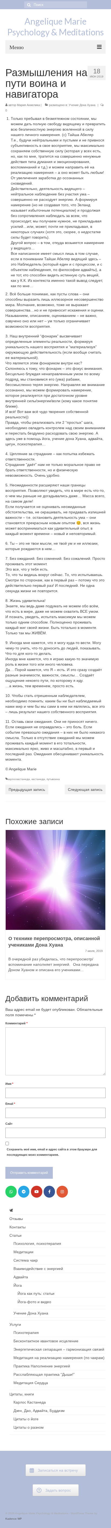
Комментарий (16, 1023)
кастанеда (38, 779)
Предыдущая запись (27, 789)
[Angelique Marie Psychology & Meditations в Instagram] (62, 1192)
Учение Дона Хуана (82, 105)
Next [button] (101, 907)
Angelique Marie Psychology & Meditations (55, 26)
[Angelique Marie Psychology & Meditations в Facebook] (49, 1192)
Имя (9, 1083)
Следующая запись (85, 789)
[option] (55, 907)
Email (10, 1103)
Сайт (8, 1123)
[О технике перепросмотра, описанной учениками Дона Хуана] (55, 880)
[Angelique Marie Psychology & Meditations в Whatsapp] (11, 1192)
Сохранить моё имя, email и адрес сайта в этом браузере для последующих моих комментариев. (52, 1152)
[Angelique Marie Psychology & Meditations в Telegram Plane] (23, 1192)
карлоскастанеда (19, 779)
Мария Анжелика (28, 105)
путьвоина (53, 779)
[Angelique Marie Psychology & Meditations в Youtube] (36, 1192)
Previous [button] (10, 907)
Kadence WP (13, 1518)
